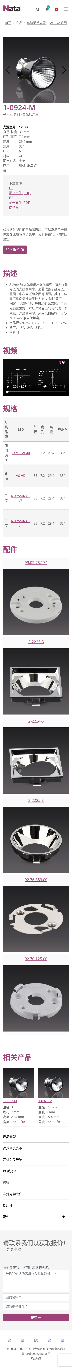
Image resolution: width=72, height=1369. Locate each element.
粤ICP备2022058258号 (36, 1354)
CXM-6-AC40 (21, 453)
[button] (7, 70)
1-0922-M (10, 1101)
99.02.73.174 (36, 562)
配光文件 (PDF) (20, 193)
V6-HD (21, 475)
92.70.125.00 (36, 958)
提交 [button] (34, 1317)
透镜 (6, 1182)
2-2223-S (36, 641)
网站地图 (36, 1358)
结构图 (14, 207)
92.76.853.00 (36, 879)
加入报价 (13, 249)
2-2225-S (36, 800)
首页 (8, 23)
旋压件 (8, 1205)
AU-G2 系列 (58, 23)
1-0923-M (45, 1101)
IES (11, 188)
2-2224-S (36, 721)
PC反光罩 (10, 1171)
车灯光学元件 (12, 1194)
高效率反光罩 (12, 1148)
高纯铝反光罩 (36, 23)
